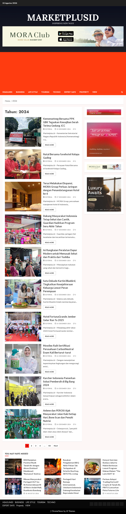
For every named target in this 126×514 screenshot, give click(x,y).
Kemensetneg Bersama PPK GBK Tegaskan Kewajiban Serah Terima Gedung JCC (60, 122)
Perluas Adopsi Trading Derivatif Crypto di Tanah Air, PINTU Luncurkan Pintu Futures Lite (112, 484)
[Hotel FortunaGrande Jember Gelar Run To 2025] (23, 326)
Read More (49, 145)
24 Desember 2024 (64, 324)
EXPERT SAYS (70, 92)
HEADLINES (7, 92)
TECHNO (57, 92)
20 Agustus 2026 (32, 494)
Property (84, 92)
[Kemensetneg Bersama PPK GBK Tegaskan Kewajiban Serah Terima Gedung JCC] (23, 132)
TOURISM (45, 92)
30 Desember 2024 (64, 129)
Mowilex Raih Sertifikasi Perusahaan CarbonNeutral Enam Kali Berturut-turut (58, 349)
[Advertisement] (63, 70)
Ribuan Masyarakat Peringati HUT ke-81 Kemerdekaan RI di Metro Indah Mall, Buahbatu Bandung (33, 484)
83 (49, 446)
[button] (122, 92)
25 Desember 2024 (64, 261)
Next (56, 446)
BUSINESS (20, 92)
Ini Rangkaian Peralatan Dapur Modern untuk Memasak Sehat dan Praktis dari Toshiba (60, 253)
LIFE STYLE (33, 92)
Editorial (48, 129)
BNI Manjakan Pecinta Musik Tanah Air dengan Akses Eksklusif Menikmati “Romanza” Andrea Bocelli (32, 468)
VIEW (94, 92)
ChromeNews (57, 511)
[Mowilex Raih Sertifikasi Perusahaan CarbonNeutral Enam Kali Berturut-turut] (23, 359)
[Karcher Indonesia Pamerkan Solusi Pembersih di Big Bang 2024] (23, 391)
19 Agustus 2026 (111, 494)
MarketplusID (63, 17)
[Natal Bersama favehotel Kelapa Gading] (23, 164)
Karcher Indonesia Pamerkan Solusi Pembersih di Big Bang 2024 (59, 381)
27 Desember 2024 (64, 197)
